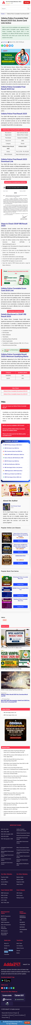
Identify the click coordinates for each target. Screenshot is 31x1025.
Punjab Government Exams (23, 850)
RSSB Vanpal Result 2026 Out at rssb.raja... (11, 668)
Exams (3, 13)
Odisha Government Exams (23, 833)
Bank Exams (20, 895)
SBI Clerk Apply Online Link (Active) (13, 467)
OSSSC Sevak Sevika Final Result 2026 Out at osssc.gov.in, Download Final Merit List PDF (14, 751)
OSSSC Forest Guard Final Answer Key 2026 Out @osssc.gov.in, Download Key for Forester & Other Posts (16, 799)
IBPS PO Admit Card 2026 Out (12, 461)
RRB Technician (5, 893)
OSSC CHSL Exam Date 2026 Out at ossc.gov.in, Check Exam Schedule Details (15, 772)
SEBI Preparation (5, 922)
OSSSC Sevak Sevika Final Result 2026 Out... (12, 689)
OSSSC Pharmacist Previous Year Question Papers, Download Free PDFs (15, 781)
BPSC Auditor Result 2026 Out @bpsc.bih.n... (12, 647)
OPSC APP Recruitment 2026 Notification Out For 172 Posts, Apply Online (16, 755)
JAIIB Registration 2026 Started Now (13, 470)
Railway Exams (20, 897)
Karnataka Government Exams (22, 838)
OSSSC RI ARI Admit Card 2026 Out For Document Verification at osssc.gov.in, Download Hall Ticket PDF (15, 813)
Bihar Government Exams (23, 847)
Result (4, 620)
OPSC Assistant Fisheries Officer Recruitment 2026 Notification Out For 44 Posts (15, 804)
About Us (6, 943)
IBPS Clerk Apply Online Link (10, 715)
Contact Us (7, 945)
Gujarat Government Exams (6, 859)
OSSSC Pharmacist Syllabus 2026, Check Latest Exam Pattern (15, 789)
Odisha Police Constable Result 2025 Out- (15, 182)
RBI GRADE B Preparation (4, 934)
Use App (27, 2)
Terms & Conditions (19, 1015)
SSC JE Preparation (6, 924)
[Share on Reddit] (7, 46)
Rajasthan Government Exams (22, 860)
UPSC (21, 931)
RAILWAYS (22, 922)
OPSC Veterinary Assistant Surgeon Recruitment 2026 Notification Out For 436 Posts (16, 808)
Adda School (20, 884)
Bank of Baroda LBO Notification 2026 (14, 457)
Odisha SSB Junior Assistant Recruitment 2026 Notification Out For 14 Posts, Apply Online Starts (15, 785)
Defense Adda (20, 879)
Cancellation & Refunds (7, 1015)
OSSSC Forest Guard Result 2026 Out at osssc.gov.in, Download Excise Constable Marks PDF (16, 768)
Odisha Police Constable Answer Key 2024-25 (15, 394)
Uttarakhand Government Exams (23, 853)
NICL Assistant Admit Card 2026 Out (13, 451)
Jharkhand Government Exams (6, 863)
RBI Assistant (4, 930)
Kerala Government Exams (23, 835)
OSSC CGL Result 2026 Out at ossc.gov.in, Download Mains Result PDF (14, 760)
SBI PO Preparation (6, 916)
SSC (21, 920)
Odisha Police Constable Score (15, 311)
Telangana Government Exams (6, 848)
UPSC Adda (4, 884)
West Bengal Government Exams (7, 855)
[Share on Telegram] (5, 46)
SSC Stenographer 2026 (7, 838)
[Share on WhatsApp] (2, 46)
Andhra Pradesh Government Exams (21, 830)
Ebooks (18, 950)
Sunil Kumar (5, 42)
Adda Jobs (3, 879)
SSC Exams (19, 893)
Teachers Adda (4, 877)
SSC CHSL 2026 (5, 831)
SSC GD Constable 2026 (7, 834)
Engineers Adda (20, 881)
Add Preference (24, 350)
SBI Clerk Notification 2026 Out (12, 464)
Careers (8, 951)
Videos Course (20, 948)
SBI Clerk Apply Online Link (10, 712)
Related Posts (5, 626)
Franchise (6, 954)
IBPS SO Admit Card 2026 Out (12, 448)
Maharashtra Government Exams (7, 852)
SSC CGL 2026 (4, 829)
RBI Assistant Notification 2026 (23, 864)
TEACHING (22, 924)
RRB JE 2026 (4, 895)
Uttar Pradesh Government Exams (23, 856)
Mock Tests (19, 943)
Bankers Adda (20, 877)
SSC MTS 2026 (5, 836)
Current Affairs (4, 881)
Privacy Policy (5, 1017)
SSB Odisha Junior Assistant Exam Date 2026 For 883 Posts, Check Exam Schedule (16, 764)
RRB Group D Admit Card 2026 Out (13, 473)
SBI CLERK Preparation (4, 919)
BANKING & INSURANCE (23, 916)
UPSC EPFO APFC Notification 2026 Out (14, 454)
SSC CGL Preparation (4, 927)
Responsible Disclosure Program (10, 1012)
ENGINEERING (23, 929)
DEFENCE (22, 927)
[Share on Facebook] (10, 46)
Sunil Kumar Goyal (16, 506)
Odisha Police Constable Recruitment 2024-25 (15, 391)
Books (18, 953)
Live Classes (20, 945)
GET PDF (27, 1022)
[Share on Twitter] (12, 46)
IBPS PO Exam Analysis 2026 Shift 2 (13, 444)
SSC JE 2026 (4, 897)
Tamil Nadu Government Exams (22, 842)
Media (5, 948)
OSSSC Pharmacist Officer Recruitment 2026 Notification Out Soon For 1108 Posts (14, 793)
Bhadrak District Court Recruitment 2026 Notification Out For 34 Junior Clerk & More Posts (15, 777)
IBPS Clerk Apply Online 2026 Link (13, 477)
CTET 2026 (4, 900)
